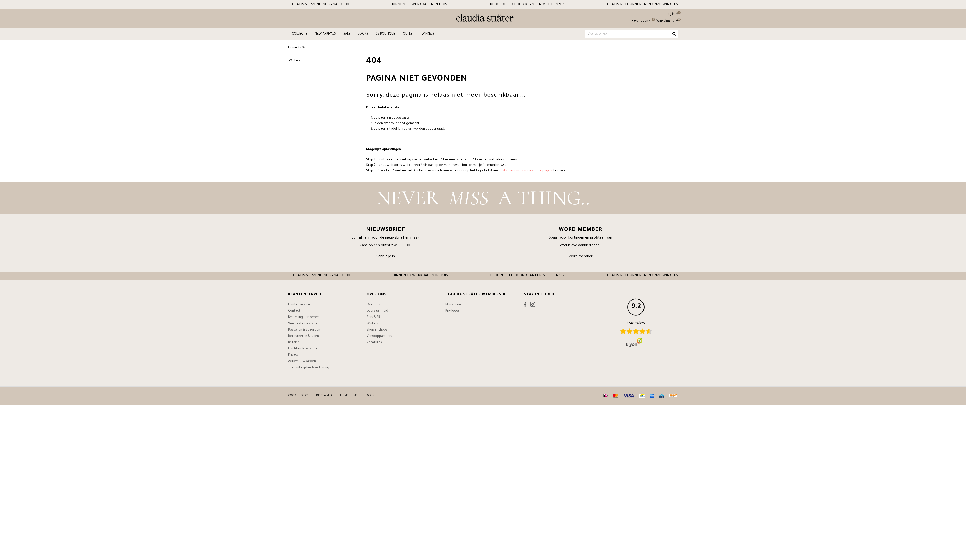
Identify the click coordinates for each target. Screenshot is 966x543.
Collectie (299, 34)
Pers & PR (373, 317)
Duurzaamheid (377, 311)
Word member (581, 257)
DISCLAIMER (324, 395)
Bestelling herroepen (304, 317)
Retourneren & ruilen (303, 336)
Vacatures (374, 342)
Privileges (452, 311)
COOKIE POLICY (298, 395)
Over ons (373, 305)
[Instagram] (532, 305)
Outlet (408, 34)
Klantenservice (299, 305)
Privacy (293, 355)
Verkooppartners (379, 336)
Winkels (428, 34)
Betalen (294, 342)
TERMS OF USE (349, 395)
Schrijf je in (385, 257)
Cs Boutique (385, 34)
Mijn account (454, 305)
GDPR (370, 395)
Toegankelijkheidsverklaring (308, 368)
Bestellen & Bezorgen (304, 330)
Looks (363, 34)
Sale (346, 34)
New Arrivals (325, 34)
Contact (294, 311)
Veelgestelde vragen (303, 324)
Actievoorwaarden (302, 361)
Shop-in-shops (377, 330)
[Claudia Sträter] (485, 19)
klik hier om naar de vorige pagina (527, 171)
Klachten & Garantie (303, 349)
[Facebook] (525, 305)
